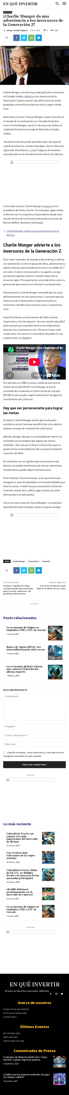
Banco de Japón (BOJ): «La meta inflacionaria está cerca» (25, 648)
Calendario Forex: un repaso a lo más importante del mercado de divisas (22, 837)
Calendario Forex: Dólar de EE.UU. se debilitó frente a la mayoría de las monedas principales (22, 874)
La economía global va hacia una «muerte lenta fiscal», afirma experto (24, 669)
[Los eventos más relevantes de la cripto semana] (48, 857)
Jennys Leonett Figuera (17, 30)
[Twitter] (24, 38)
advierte (28, 96)
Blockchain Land (11, 1033)
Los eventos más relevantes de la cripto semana (20, 855)
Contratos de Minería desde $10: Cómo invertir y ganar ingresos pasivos (25, 1059)
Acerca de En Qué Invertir (16, 1009)
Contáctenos (10, 1017)
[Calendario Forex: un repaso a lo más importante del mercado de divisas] (48, 838)
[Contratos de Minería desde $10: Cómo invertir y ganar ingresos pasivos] (59, 1061)
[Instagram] (56, 994)
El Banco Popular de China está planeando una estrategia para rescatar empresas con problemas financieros (18, 590)
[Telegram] (38, 38)
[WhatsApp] (31, 38)
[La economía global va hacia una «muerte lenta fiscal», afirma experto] (55, 672)
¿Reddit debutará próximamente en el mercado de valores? (19, 892)
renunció (47, 206)
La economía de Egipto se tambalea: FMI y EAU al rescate (26, 629)
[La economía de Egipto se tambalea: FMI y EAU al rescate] (55, 633)
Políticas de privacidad (15, 1013)
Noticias (7, 12)
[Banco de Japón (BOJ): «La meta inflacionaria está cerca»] (55, 652)
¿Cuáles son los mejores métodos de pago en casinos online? (26, 1076)
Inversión (46, 561)
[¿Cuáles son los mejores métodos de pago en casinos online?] (59, 1079)
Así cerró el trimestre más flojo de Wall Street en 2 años (51, 587)
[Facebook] (16, 38)
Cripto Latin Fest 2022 (13, 1041)
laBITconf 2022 (10, 1037)
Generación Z (33, 561)
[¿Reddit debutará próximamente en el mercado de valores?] (48, 894)
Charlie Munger (19, 561)
